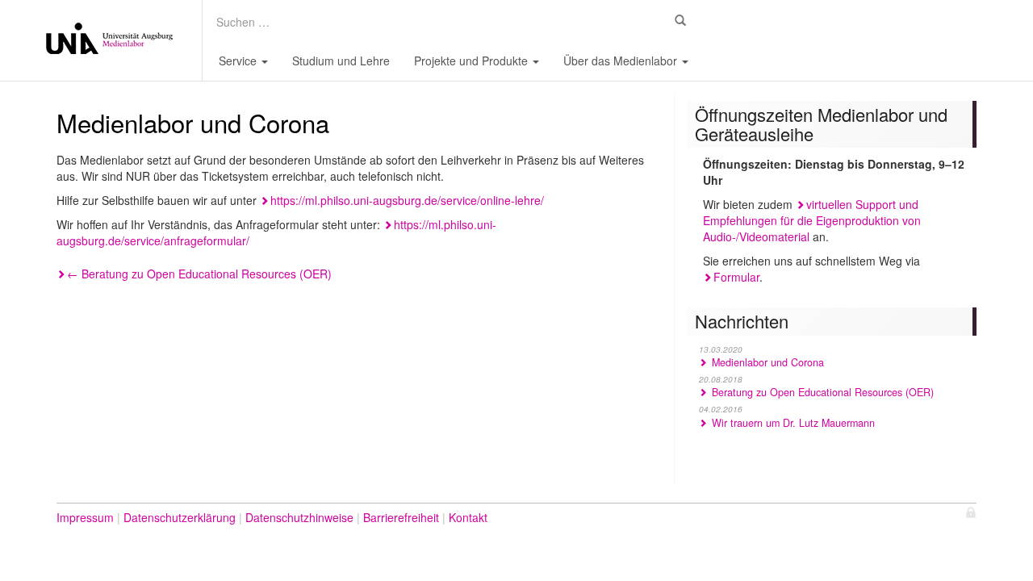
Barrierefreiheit (401, 517)
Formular (736, 277)
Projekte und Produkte (472, 60)
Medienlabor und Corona (766, 362)
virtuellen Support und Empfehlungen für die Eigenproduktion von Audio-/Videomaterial (812, 220)
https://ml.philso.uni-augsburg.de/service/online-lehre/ (407, 200)
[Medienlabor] (109, 40)
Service (239, 60)
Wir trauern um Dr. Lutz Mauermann (792, 423)
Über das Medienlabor (621, 60)
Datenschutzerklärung (179, 517)
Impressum (85, 517)
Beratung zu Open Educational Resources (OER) (199, 273)
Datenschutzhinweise (299, 517)
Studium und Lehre (341, 60)
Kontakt (468, 517)
